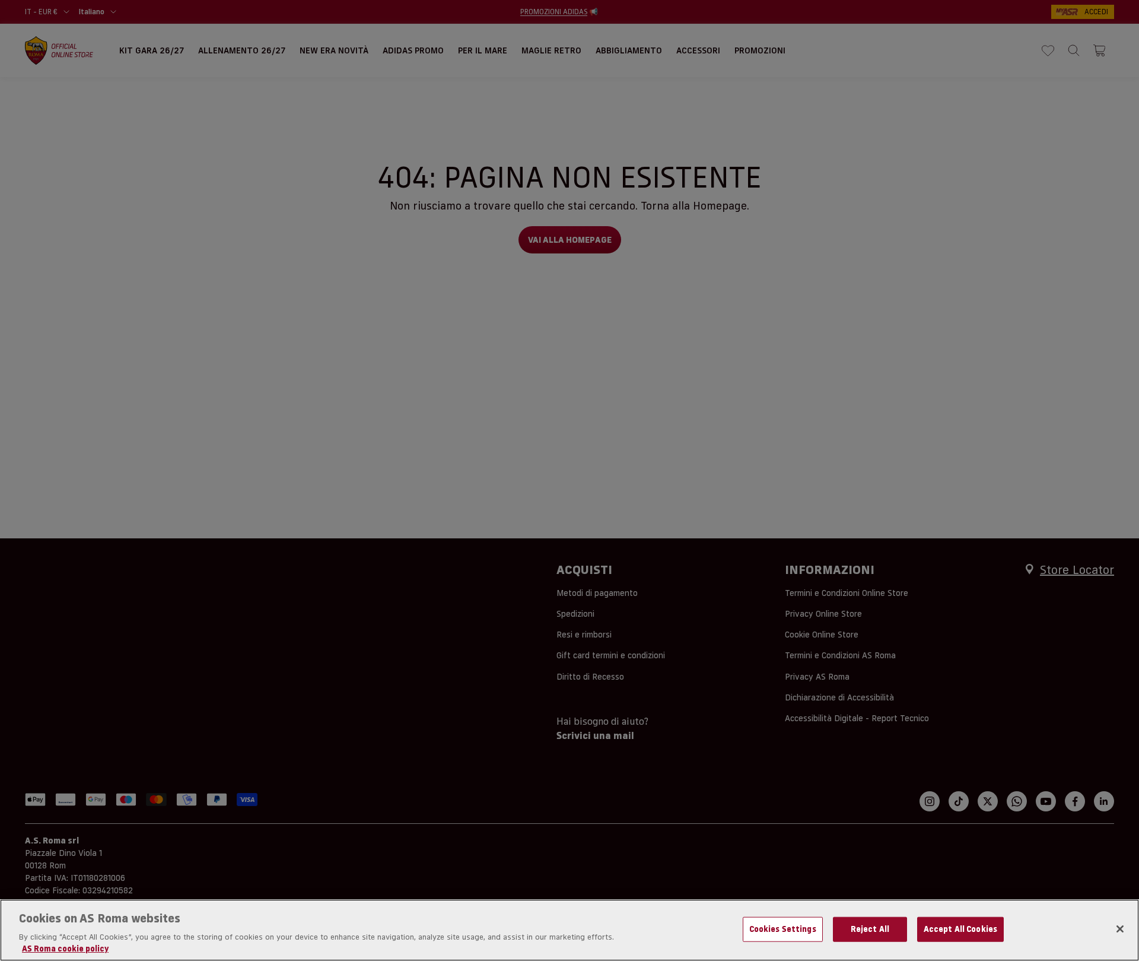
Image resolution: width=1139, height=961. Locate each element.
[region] (569, 930)
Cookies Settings (782, 929)
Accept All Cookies (960, 929)
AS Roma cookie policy (65, 948)
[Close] (1120, 929)
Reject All (870, 929)
